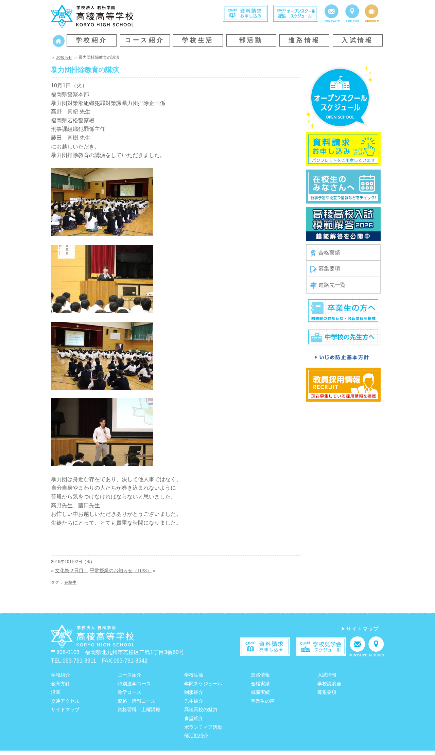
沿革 (55, 692)
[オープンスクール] (295, 13)
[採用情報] (372, 13)
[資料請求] (245, 13)
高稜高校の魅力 (201, 709)
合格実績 (329, 253)
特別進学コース (134, 683)
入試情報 (357, 40)
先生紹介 (193, 701)
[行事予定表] (343, 186)
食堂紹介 (193, 718)
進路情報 (304, 40)
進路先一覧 (332, 285)
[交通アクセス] (352, 13)
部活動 (251, 40)
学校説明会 (329, 683)
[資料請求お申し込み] (343, 149)
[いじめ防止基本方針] (342, 356)
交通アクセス (65, 701)
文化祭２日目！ (71, 570)
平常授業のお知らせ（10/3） (121, 570)
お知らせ (64, 57)
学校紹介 (92, 40)
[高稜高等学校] (92, 16)
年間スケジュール (203, 683)
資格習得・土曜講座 (139, 709)
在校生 (70, 582)
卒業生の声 (263, 701)
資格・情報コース (137, 701)
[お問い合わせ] (332, 13)
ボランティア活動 (203, 727)
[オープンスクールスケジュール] (339, 97)
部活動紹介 (196, 735)
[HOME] (59, 40)
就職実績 (260, 692)
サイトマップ (362, 629)
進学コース (129, 692)
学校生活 (198, 40)
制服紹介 (193, 692)
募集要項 (329, 268)
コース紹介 (145, 40)
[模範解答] (343, 223)
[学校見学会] (321, 646)
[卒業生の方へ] (343, 310)
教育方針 (60, 683)
